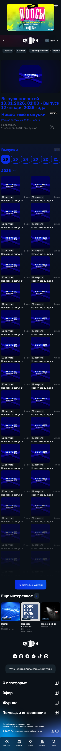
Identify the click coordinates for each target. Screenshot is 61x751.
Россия (36, 119)
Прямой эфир (48, 623)
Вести (4, 623)
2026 (27, 119)
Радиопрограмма (39, 50)
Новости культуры (26, 624)
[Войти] (47, 40)
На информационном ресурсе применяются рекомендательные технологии (23, 725)
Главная (8, 50)
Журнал (10, 702)
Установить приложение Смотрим (30, 668)
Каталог (21, 50)
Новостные (8, 124)
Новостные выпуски (12, 200)
